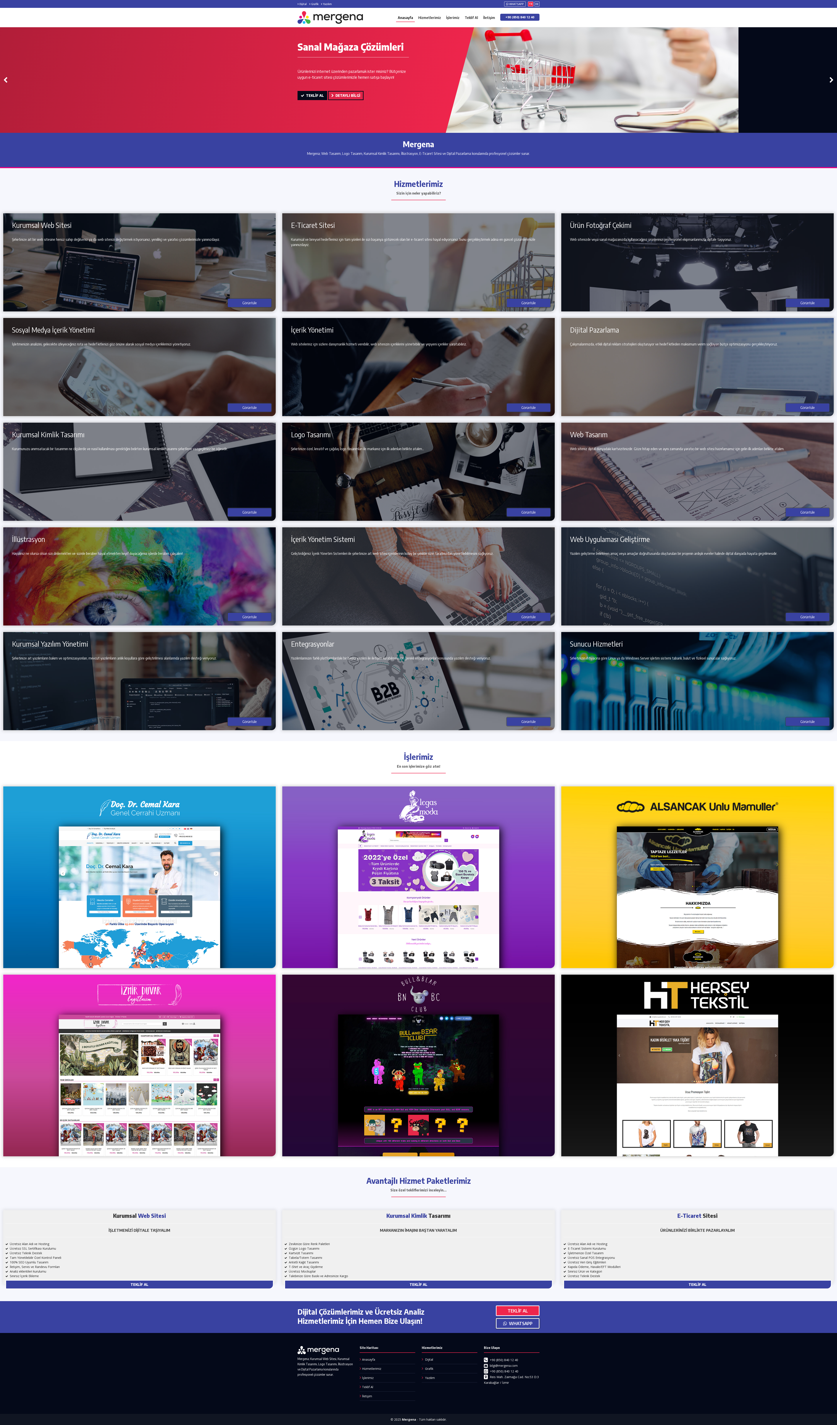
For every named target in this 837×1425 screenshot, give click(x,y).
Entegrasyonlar (312, 643)
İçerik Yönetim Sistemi (323, 539)
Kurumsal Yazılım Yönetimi (50, 643)
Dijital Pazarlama (594, 329)
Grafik (314, 4)
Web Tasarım (589, 434)
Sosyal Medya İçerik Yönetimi (53, 329)
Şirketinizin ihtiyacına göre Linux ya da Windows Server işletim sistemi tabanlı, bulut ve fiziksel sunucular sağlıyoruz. (653, 658)
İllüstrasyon (28, 539)
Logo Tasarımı (311, 434)
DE (537, 4)
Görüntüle (249, 303)
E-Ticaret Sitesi (313, 225)
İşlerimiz (452, 17)
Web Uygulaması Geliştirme (610, 539)
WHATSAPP (516, 4)
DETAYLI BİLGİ (347, 101)
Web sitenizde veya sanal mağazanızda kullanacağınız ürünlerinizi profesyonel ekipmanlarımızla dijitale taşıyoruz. (651, 239)
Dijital (303, 4)
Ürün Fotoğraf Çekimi (601, 225)
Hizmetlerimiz (429, 17)
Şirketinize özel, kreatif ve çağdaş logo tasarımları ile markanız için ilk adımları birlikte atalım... (357, 449)
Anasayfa (405, 17)
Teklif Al (471, 17)
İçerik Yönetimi (312, 329)
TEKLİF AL (314, 101)
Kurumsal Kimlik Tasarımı (48, 434)
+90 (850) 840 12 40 (519, 17)
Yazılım (327, 4)
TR (530, 4)
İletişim (489, 17)
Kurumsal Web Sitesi (42, 225)
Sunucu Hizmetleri (596, 643)
